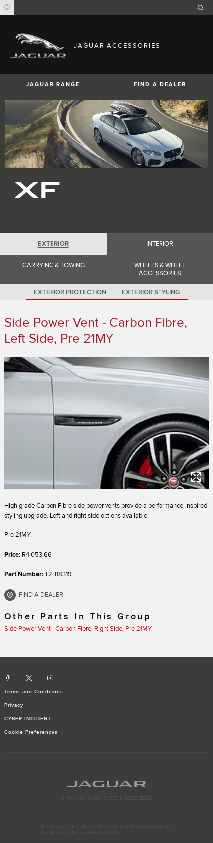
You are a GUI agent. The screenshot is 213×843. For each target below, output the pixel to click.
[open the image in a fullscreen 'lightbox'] (106, 423)
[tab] (53, 244)
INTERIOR (159, 244)
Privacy (13, 705)
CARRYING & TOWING (53, 265)
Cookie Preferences (31, 732)
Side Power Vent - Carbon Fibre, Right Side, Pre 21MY (78, 628)
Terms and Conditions (34, 692)
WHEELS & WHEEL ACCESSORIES (160, 269)
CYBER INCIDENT (28, 719)
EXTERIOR (53, 244)
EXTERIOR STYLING (151, 292)
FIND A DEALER (160, 84)
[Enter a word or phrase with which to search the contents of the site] (203, 7)
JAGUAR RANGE (53, 84)
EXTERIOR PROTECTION (70, 292)
